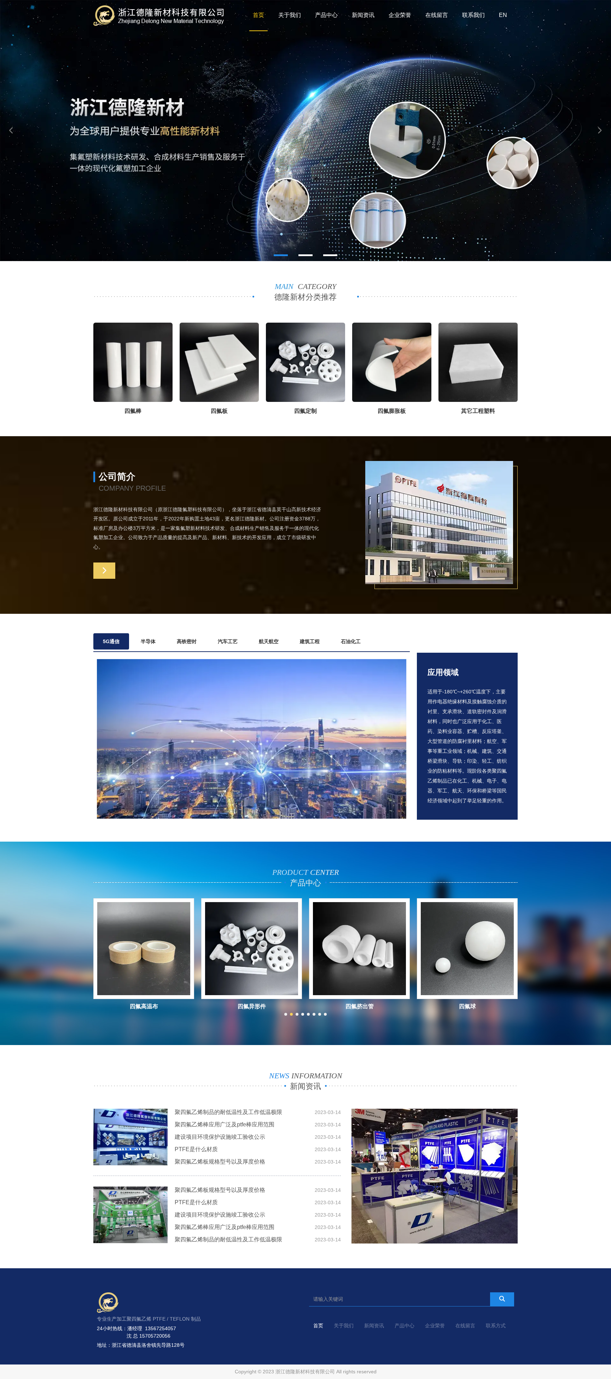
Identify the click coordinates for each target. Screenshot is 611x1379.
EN (503, 15)
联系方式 (496, 1325)
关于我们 (289, 15)
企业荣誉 (400, 15)
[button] (281, 255)
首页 (258, 15)
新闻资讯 (363, 15)
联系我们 (473, 15)
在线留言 (436, 15)
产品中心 (326, 15)
